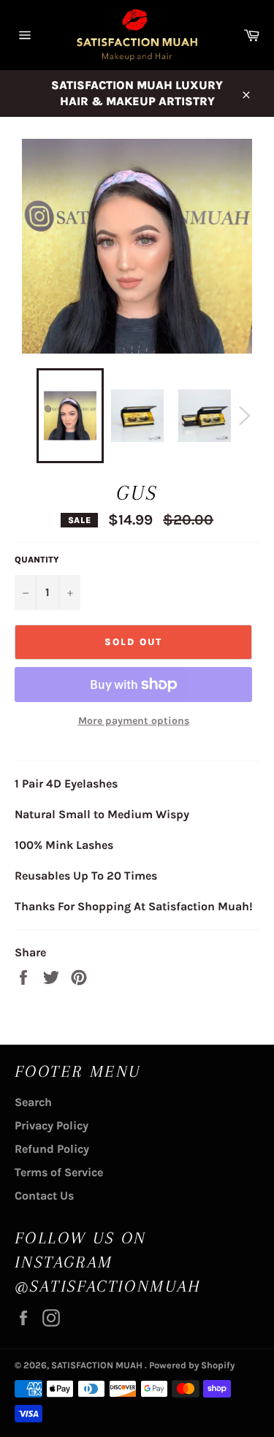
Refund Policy (52, 1149)
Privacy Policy (51, 1125)
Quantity (37, 559)
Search (33, 1102)
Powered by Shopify (192, 1365)
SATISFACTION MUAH (98, 1365)
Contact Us (44, 1195)
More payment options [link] (133, 720)
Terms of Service (59, 1172)
